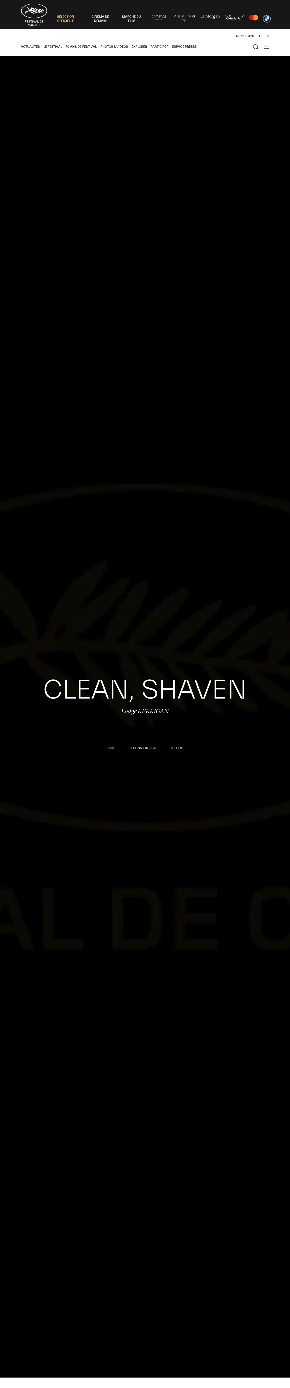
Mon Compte (245, 36)
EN (267, 36)
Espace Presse (184, 47)
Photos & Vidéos (114, 47)
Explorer (139, 47)
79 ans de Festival (81, 47)
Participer (160, 47)
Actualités (30, 47)
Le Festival (53, 47)
